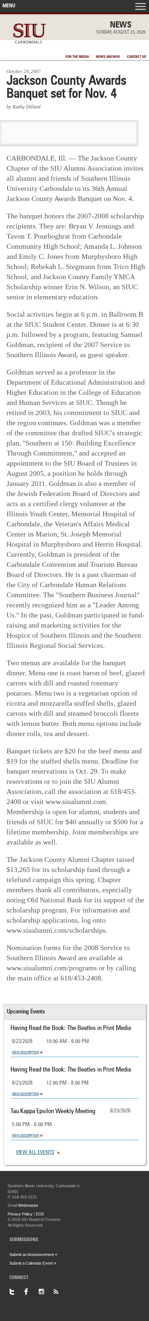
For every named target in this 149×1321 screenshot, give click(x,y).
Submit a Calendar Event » (32, 1263)
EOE (40, 1214)
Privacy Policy (20, 1214)
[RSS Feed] (60, 1291)
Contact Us (136, 57)
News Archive (108, 57)
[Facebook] (31, 1291)
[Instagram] (45, 1291)
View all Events (35, 1152)
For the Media (77, 57)
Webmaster (28, 1205)
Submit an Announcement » (33, 1254)
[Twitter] (16, 1291)
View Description (25, 1052)
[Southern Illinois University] (29, 47)
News (121, 25)
